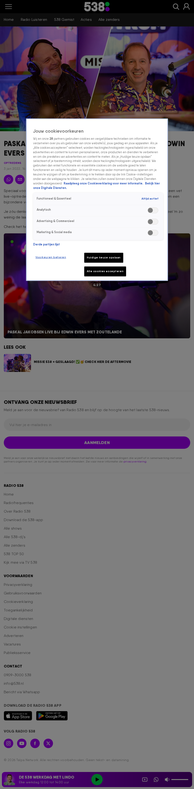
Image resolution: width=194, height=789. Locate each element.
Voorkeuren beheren (50, 257)
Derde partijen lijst (46, 244)
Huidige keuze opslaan (104, 257)
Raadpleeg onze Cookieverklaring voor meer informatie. (104, 183)
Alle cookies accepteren (105, 271)
